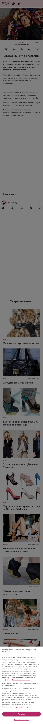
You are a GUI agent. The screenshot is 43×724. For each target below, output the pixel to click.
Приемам (21, 714)
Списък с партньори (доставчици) (15, 707)
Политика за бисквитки (21, 680)
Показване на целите (21, 720)
